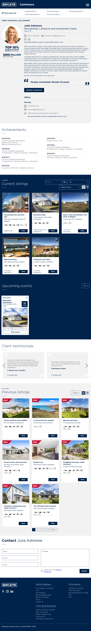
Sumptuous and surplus (42, 259)
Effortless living (39, 215)
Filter (70, 179)
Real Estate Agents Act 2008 (78, 593)
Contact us (39, 602)
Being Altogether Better (44, 595)
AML (70, 597)
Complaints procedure (76, 588)
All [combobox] (70, 182)
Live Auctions (40, 616)
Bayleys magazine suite (43, 614)
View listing (15, 332)
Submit (84, 571)
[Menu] (87, 5)
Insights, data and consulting (45, 610)
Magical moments (10, 259)
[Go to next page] (53, 529)
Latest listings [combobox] (66, 187)
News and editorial (42, 612)
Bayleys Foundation (42, 597)
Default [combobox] (75, 393)
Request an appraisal (34, 90)
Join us (38, 599)
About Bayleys (41, 593)
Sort (61, 185)
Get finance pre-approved (44, 619)
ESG (70, 595)
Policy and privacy (75, 590)
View (23, 231)
